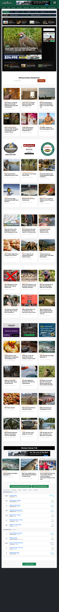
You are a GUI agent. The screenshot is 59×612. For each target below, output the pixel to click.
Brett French (43, 197)
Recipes (37, 7)
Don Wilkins (42, 126)
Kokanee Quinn (25, 126)
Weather (32, 7)
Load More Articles (29, 564)
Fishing (8, 7)
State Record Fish (52, 7)
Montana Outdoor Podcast (10, 126)
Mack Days (42, 354)
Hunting (3, 7)
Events (23, 354)
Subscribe (41, 80)
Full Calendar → (53, 15)
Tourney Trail (43, 7)
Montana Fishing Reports (27, 172)
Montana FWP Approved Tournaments (20, 486)
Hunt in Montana (25, 406)
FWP (5, 172)
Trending (42, 101)
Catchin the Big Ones (26, 101)
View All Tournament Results (40, 486)
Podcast (13, 7)
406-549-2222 (29, 152)
